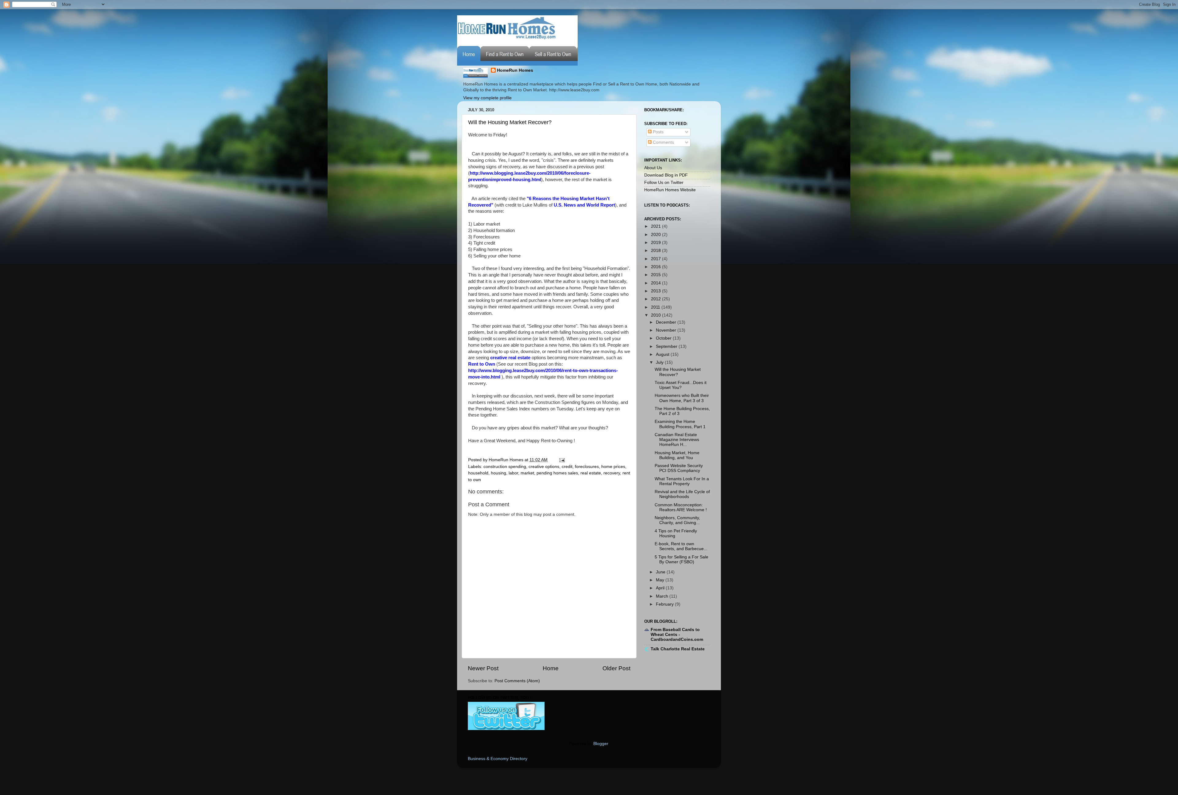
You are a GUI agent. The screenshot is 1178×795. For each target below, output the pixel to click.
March (662, 596)
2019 (656, 242)
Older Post (616, 668)
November (666, 330)
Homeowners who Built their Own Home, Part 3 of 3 (682, 398)
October (664, 338)
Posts (658, 132)
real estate (590, 473)
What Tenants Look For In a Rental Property (682, 481)
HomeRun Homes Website (670, 190)
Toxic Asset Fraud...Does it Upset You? (680, 385)
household (478, 473)
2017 (656, 259)
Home (551, 668)
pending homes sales (557, 473)
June (661, 572)
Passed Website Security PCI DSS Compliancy (679, 468)
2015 (656, 274)
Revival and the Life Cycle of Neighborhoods (682, 494)
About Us (653, 167)
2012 (656, 299)
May (660, 580)
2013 (656, 291)
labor (513, 473)
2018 (656, 250)
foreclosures (587, 466)
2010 (656, 315)
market (527, 473)
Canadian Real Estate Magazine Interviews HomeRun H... (677, 439)
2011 (656, 307)
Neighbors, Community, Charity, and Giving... (677, 520)
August (663, 354)
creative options (544, 466)
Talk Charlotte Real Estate (678, 649)
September (667, 346)
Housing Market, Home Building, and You (677, 455)
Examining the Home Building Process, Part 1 (680, 424)
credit (567, 466)
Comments (663, 142)
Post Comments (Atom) (517, 681)
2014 (656, 283)
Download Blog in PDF (666, 175)
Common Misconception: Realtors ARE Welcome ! (681, 507)
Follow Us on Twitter (663, 182)
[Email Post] (561, 460)
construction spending (504, 466)
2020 (656, 234)
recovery (611, 473)
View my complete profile (487, 98)
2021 (656, 226)
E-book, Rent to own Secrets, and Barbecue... (681, 546)
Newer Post (483, 668)
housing (498, 473)
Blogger (600, 743)
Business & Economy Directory (497, 758)
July (660, 362)
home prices (613, 466)
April (661, 588)
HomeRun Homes (515, 70)
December (666, 322)
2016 (656, 266)
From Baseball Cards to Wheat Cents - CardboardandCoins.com (677, 634)
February (665, 604)
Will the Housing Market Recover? (510, 122)
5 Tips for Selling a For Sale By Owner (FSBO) (681, 559)
